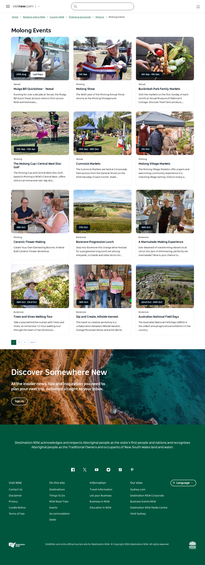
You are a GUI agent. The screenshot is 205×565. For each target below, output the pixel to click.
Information (98, 483)
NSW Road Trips (58, 501)
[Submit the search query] (75, 6)
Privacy (13, 501)
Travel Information (101, 489)
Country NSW (57, 17)
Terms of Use (17, 513)
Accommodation (59, 513)
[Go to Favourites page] (197, 6)
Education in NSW (100, 507)
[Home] (23, 6)
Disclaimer (15, 495)
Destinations (57, 489)
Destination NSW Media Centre (148, 507)
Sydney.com (137, 489)
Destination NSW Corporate (147, 495)
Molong (99, 17)
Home (15, 17)
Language (183, 483)
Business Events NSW (143, 501)
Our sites (136, 483)
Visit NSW (15, 483)
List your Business (100, 495)
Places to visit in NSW (34, 17)
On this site (57, 483)
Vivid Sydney (138, 513)
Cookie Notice (17, 507)
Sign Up (19, 401)
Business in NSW (100, 501)
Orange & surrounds (80, 17)
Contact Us (15, 489)
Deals (52, 519)
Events (53, 507)
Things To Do (57, 495)
